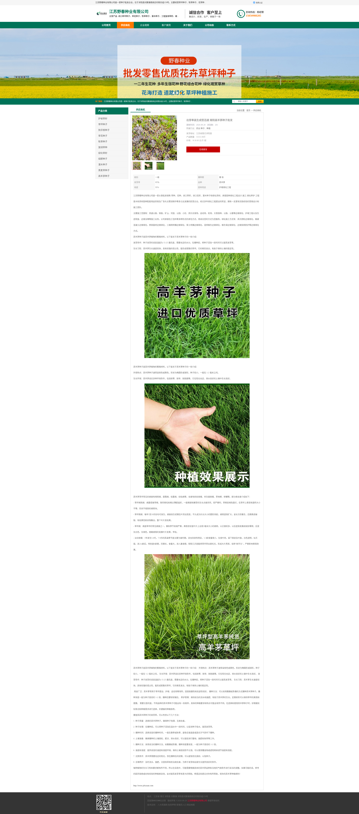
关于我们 (187, 25)
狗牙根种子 (104, 130)
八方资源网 (162, 805)
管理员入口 (181, 805)
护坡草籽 (102, 118)
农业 (198, 128)
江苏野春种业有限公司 (197, 801)
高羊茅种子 (104, 176)
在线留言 (203, 149)
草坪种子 (102, 124)
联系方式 (230, 25)
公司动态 (209, 25)
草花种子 (102, 136)
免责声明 (172, 805)
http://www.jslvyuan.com (143, 786)
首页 (248, 110)
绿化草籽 (102, 153)
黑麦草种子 (104, 170)
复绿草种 (102, 147)
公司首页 (106, 25)
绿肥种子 (102, 159)
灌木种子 (102, 164)
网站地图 (191, 805)
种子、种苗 (205, 128)
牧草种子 (102, 141)
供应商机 (125, 25)
